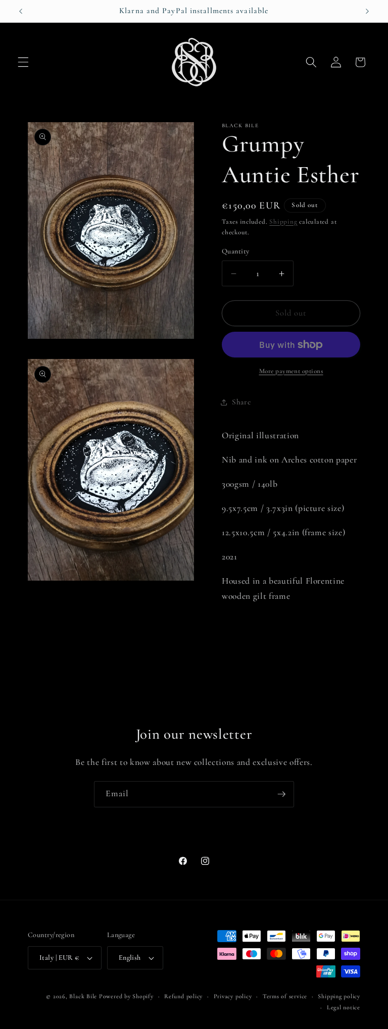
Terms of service (285, 996)
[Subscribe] (281, 794)
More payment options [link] (291, 371)
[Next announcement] (367, 11)
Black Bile (83, 996)
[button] (23, 62)
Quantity (236, 251)
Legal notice (343, 1007)
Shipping (283, 222)
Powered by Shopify (126, 996)
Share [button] (241, 401)
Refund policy (183, 996)
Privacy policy (233, 996)
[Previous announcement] (21, 11)
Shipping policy (339, 996)
